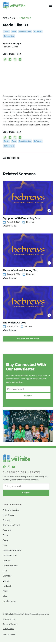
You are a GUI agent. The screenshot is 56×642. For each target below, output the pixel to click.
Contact (7, 560)
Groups (6, 520)
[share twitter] (15, 59)
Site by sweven (9, 634)
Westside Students (12, 550)
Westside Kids (10, 555)
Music (6, 591)
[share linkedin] (10, 59)
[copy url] (5, 59)
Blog (5, 596)
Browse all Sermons (28, 338)
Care (5, 545)
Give (5, 570)
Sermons (7, 576)
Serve (5, 540)
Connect (7, 530)
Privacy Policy (9, 619)
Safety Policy (8, 629)
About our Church (11, 525)
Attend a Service (11, 510)
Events (6, 581)
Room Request (10, 565)
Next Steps (8, 515)
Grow (5, 535)
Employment (9, 601)
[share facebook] (20, 59)
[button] (50, 5)
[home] (14, 5)
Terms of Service (10, 624)
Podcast (7, 586)
